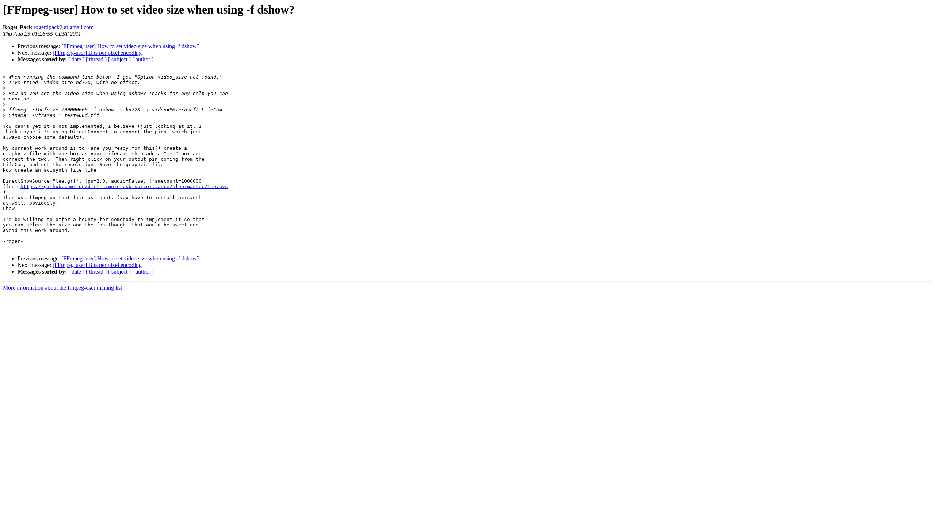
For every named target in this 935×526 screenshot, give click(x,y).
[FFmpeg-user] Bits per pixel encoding (97, 53)
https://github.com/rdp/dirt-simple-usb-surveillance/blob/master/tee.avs (124, 186)
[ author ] (142, 59)
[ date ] (76, 59)
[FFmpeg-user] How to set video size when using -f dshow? (130, 46)
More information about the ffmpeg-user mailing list (62, 288)
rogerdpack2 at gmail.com (64, 27)
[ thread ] (96, 59)
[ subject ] (119, 59)
